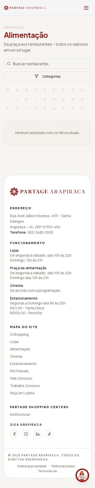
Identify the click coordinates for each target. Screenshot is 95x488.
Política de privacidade (32, 466)
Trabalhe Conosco (25, 385)
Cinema (16, 356)
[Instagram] (26, 434)
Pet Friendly (19, 371)
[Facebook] (14, 434)
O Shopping (19, 334)
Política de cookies (63, 466)
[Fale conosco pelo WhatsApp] (82, 475)
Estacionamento (23, 363)
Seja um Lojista (22, 393)
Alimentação (20, 349)
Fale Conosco (21, 378)
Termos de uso (47, 471)
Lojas (14, 341)
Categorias (51, 76)
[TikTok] (49, 434)
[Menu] (86, 8)
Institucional (20, 414)
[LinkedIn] (37, 434)
